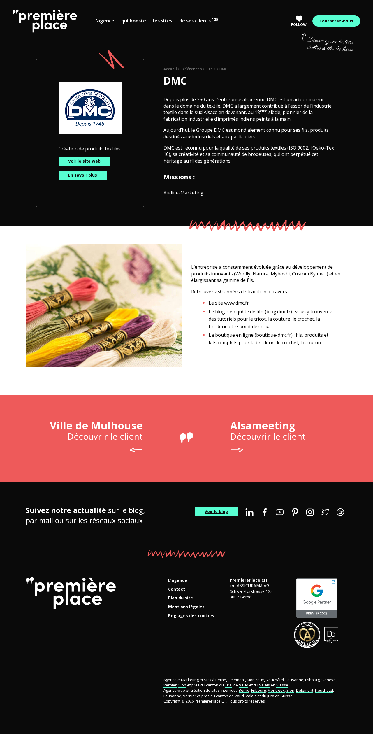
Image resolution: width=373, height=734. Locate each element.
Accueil (170, 68)
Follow (299, 24)
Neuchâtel (275, 679)
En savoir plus (82, 175)
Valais (264, 685)
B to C (210, 68)
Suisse (282, 685)
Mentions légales (186, 607)
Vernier (170, 685)
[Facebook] (265, 512)
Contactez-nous (336, 21)
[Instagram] (310, 512)
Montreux (255, 679)
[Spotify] (340, 512)
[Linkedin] (249, 512)
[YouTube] (280, 512)
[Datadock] (331, 635)
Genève (328, 679)
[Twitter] (325, 512)
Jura (228, 685)
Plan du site (180, 598)
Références (191, 68)
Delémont (236, 679)
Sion (182, 685)
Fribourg (312, 679)
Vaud (243, 685)
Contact (176, 589)
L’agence (177, 580)
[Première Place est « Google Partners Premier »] (317, 598)
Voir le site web (84, 161)
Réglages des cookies (191, 615)
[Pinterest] (295, 512)
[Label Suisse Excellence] (307, 635)
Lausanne (294, 679)
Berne (220, 679)
